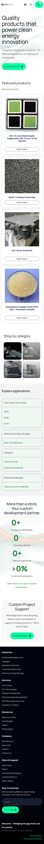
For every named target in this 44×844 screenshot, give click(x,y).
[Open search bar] (31, 5)
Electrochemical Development (14, 697)
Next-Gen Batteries (13, 442)
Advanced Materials (13, 477)
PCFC (6, 423)
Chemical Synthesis (13, 467)
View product (22, 149)
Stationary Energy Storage (17, 433)
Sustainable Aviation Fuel (12, 657)
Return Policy (7, 781)
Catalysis (8, 452)
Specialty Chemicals (10, 665)
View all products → (11, 89)
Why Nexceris (7, 741)
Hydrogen (6, 661)
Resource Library (9, 717)
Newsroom (6, 745)
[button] (25, 5)
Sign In (5, 769)
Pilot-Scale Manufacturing (13, 701)
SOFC (6, 411)
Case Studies (7, 721)
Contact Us (6, 753)
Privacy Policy (36, 835)
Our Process (7, 685)
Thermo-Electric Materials (16, 486)
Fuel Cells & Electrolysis (15, 402)
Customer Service (9, 777)
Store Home (7, 765)
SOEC (6, 417)
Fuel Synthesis (11, 461)
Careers (5, 749)
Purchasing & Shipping (11, 773)
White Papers (7, 729)
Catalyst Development (11, 693)
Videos (5, 725)
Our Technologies (9, 689)
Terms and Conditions (32, 838)
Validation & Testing (10, 705)
